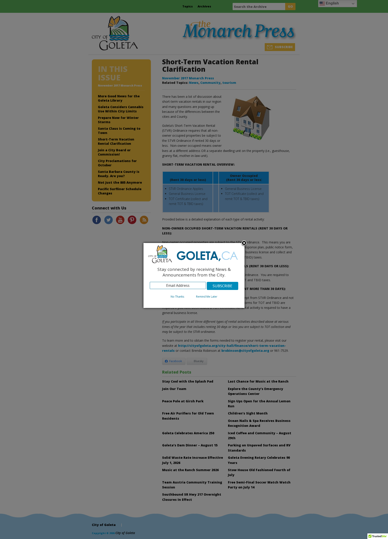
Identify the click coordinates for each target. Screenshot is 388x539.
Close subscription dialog (244, 243)
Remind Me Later (206, 296)
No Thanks (177, 296)
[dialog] (194, 275)
